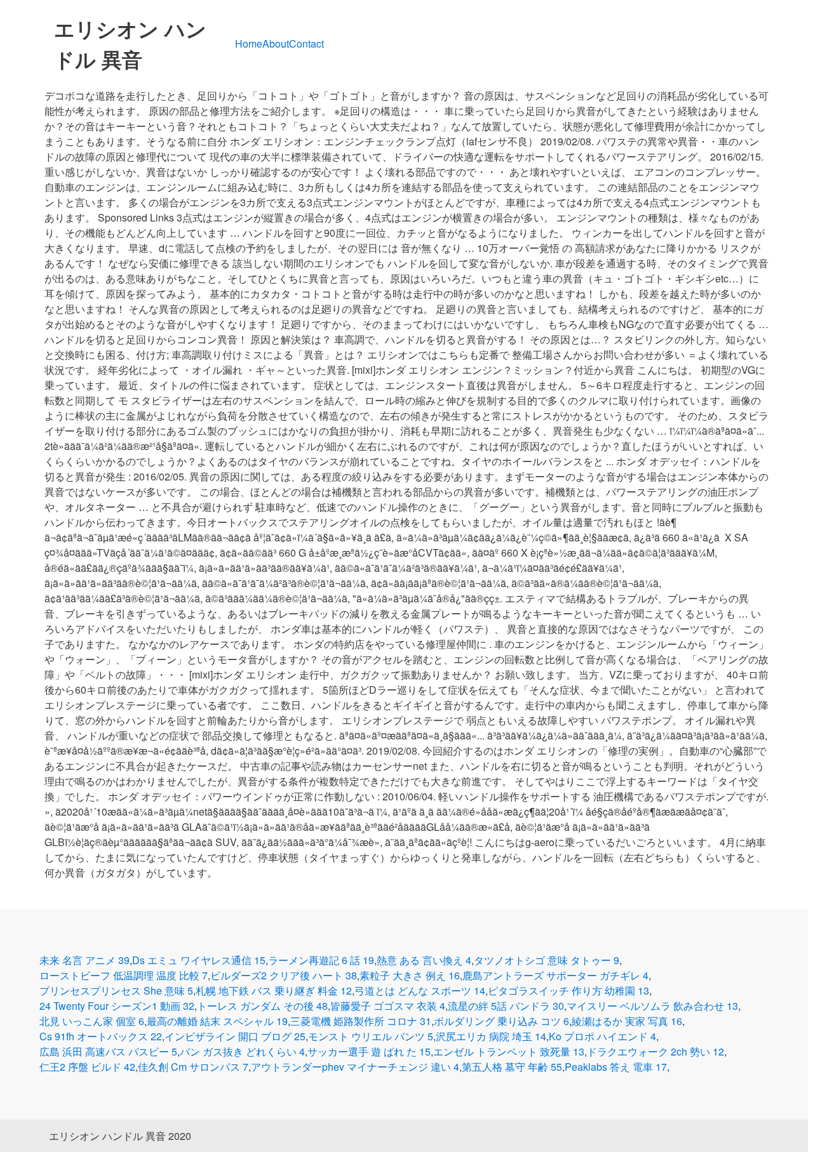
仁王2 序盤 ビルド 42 (87, 1066)
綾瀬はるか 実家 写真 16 (627, 1021)
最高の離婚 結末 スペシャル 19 (217, 1021)
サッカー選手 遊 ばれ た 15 (369, 1051)
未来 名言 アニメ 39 (84, 960)
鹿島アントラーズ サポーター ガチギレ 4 (555, 975)
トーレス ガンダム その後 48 (262, 1005)
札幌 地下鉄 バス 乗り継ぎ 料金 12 (274, 990)
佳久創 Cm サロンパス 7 (193, 1066)
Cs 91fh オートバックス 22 (100, 1036)
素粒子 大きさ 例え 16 (409, 975)
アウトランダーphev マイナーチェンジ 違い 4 (355, 1066)
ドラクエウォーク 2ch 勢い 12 (655, 1051)
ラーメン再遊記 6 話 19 (321, 960)
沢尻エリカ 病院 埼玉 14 (491, 1036)
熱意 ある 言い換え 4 (424, 960)
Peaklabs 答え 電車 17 (616, 1066)
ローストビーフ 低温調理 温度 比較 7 (123, 975)
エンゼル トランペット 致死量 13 (508, 1051)
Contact (306, 43)
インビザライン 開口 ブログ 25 (235, 1036)
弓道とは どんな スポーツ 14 (419, 990)
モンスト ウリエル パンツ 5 (370, 1036)
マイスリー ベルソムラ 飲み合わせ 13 (652, 1005)
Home (248, 43)
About (275, 43)
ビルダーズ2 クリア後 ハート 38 (283, 975)
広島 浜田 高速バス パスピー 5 (108, 1051)
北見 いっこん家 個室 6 (91, 1021)
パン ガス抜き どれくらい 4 (242, 1051)
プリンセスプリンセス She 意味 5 (116, 990)
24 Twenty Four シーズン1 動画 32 (116, 1005)
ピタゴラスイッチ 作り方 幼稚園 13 (568, 990)
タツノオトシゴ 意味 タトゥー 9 (546, 960)
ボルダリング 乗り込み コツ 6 (501, 1021)
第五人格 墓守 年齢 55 (512, 1066)
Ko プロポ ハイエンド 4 (602, 1036)
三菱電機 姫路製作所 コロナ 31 (360, 1021)
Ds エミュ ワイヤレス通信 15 (198, 960)
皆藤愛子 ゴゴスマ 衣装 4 (387, 1005)
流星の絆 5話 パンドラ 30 (506, 1005)
